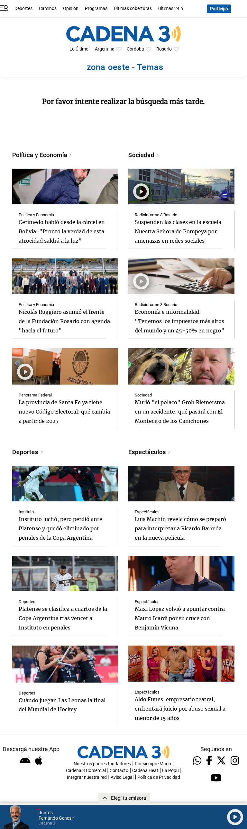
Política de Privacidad (158, 777)
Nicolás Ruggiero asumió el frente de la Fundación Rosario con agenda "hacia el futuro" (64, 321)
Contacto (119, 770)
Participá (219, 9)
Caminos (48, 8)
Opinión (70, 8)
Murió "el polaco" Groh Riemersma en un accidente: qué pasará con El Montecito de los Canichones (180, 411)
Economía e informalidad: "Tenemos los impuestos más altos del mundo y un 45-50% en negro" (179, 321)
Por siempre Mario (153, 764)
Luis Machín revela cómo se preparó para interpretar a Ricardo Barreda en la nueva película (180, 528)
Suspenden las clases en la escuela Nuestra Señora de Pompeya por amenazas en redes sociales (178, 231)
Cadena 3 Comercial (86, 770)
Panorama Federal (35, 395)
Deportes (23, 8)
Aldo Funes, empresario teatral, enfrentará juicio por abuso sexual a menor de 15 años (180, 708)
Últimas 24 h (170, 8)
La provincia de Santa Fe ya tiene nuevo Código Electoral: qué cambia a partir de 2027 (64, 411)
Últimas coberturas (133, 8)
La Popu (170, 770)
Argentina (104, 49)
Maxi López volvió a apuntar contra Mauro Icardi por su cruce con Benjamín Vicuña (180, 618)
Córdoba (135, 49)
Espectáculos (148, 452)
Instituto (26, 511)
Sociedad (142, 155)
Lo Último (78, 49)
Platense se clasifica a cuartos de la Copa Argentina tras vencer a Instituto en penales (63, 618)
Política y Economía (40, 155)
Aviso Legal (122, 777)
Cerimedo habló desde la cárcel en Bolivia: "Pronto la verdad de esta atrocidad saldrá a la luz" (62, 231)
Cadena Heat (145, 770)
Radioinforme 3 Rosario (156, 214)
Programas (96, 8)
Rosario (164, 49)
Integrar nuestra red (87, 777)
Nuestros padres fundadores (102, 764)
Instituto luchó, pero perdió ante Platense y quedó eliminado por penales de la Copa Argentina (60, 528)
